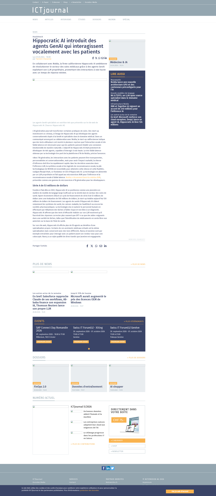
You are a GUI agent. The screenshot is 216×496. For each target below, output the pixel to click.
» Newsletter (76, 2)
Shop (65, 2)
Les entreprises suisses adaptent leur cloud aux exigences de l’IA (94, 425)
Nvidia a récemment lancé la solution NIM (83, 177)
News (35, 32)
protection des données (89, 490)
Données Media (91, 2)
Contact (36, 2)
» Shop (114, 446)
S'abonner (56, 2)
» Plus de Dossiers (136, 358)
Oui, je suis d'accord (180, 491)
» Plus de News (138, 264)
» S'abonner (117, 440)
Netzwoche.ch (111, 482)
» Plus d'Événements (134, 321)
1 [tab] (89, 348)
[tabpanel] (52, 334)
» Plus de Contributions (83, 444)
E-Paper (45, 2)
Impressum (147, 482)
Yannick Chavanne (43, 59)
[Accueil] (50, 10)
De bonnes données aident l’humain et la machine (93, 414)
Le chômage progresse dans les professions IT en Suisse (94, 435)
